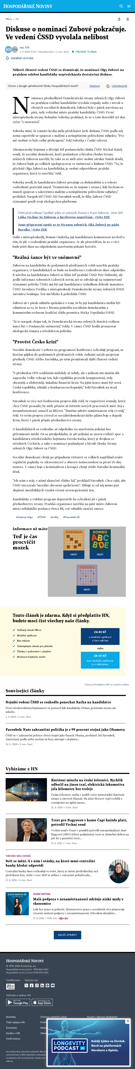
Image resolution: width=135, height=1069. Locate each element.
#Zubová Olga (24, 517)
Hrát (73, 554)
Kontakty (11, 1017)
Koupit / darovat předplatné (102, 1017)
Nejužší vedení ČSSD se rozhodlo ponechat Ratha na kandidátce (58, 702)
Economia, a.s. (28, 966)
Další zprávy (67, 934)
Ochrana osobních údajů (53, 1017)
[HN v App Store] (42, 1002)
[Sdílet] (119, 19)
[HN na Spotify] (47, 985)
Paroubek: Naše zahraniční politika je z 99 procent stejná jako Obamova (65, 729)
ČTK (27, 47)
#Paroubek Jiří (71, 517)
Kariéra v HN (13, 1033)
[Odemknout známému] (127, 19)
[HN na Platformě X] (26, 985)
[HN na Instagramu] (37, 985)
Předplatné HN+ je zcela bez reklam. (112, 684)
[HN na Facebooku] (31, 985)
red (22, 47)
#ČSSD (42, 517)
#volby (54, 517)
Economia (11, 1028)
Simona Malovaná (18, 855)
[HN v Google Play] (18, 1002)
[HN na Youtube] (52, 985)
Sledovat (94, 86)
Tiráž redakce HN (15, 1022)
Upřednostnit (119, 86)
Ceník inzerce (13, 1039)
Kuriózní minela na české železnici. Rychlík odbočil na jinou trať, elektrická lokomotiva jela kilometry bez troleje (87, 785)
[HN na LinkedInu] (42, 985)
